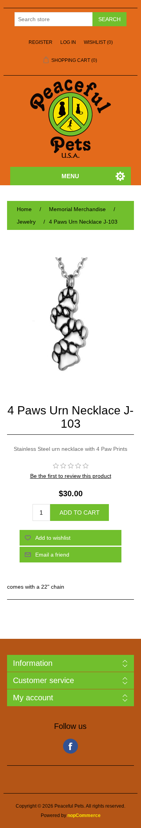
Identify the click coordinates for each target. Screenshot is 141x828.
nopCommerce (84, 815)
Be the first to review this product (70, 476)
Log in (68, 42)
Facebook (70, 746)
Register (40, 42)
